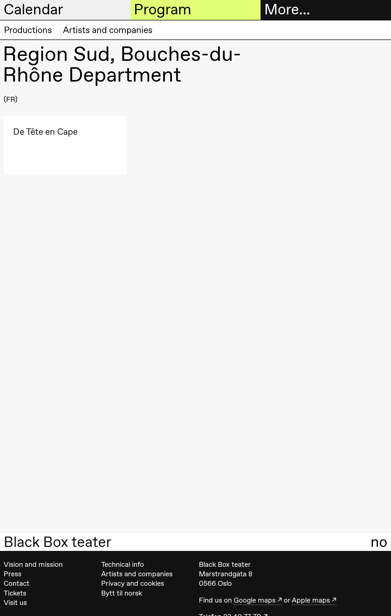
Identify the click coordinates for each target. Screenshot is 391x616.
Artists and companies (107, 30)
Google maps (255, 600)
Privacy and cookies (132, 583)
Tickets (15, 593)
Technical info (122, 564)
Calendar (33, 9)
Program (162, 9)
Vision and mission (33, 564)
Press (12, 573)
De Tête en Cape (45, 132)
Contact (16, 583)
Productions (28, 30)
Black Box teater (57, 542)
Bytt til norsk (121, 593)
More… (287, 9)
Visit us (15, 602)
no (379, 542)
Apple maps (311, 600)
